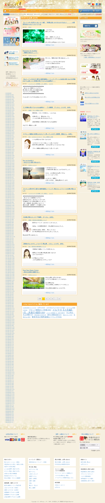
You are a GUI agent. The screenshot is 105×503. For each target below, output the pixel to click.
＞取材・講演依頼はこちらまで (92, 57)
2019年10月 (8, 221)
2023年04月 (8, 155)
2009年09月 (8, 409)
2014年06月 (8, 320)
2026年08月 (8, 93)
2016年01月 (8, 291)
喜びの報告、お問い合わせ (62, 462)
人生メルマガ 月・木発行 (11, 487)
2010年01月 (8, 403)
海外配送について (11, 74)
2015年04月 (8, 305)
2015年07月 (8, 300)
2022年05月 (8, 172)
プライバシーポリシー (87, 474)
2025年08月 (8, 112)
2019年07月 (8, 225)
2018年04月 (8, 249)
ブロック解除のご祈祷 (37, 110)
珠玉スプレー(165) (67, 314)
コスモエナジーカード (37, 136)
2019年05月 (8, 228)
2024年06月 (8, 133)
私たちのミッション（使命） (12, 462)
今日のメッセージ (32, 55)
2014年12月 (8, 311)
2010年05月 (8, 397)
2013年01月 (8, 347)
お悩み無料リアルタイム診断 (12, 497)
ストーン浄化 (22, 14)
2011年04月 (8, 380)
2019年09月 (8, 222)
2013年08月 (8, 336)
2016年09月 (8, 278)
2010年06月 (8, 395)
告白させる (37, 14)
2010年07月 (8, 394)
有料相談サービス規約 (87, 478)
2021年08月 (8, 186)
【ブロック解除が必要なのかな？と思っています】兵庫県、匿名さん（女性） (48, 134)
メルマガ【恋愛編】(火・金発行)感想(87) (55, 312)
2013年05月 (8, 341)
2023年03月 (8, 157)
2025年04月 (8, 118)
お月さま (57, 487)
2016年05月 (8, 285)
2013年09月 (8, 334)
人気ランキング (33, 474)
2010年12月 (8, 386)
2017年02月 (8, 271)
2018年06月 (8, 246)
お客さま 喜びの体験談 (10, 473)
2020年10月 (8, 202)
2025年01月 (8, 122)
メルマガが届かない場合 (61, 475)
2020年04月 (8, 211)
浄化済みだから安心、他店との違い (14, 464)
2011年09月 (8, 372)
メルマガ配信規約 (11, 76)
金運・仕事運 (33, 478)
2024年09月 (8, 129)
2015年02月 (8, 308)
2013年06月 (8, 339)
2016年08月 (8, 280)
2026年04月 (8, 99)
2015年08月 (8, 299)
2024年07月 (8, 132)
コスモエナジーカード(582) (55, 307)
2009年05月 (8, 416)
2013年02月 (8, 345)
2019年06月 (8, 227)
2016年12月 (8, 274)
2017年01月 (8, 272)
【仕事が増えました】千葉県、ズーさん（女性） (38, 217)
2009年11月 (8, 406)
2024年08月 (8, 130)
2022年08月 (8, 168)
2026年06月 (8, 96)
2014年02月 (8, 327)
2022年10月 (8, 165)
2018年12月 (8, 236)
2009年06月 (8, 414)
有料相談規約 (12, 78)
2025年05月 (8, 116)
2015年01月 (8, 309)
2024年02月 (8, 140)
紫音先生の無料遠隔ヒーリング (39, 220)
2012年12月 (8, 349)
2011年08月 (8, 373)
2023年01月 (8, 160)
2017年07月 (8, 263)
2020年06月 (8, 208)
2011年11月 (8, 369)
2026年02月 (8, 102)
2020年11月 (8, 200)
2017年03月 (8, 269)
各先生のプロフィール (10, 476)
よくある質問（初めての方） (12, 469)
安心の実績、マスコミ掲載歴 (12, 478)
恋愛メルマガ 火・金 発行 (11, 490)
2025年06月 (8, 115)
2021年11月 (8, 182)
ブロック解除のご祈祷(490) (40, 310)
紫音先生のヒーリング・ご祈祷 (37, 462)
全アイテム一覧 (33, 469)
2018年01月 (8, 253)
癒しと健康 (32, 487)
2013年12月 (8, 330)
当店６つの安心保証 (9, 466)
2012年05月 (8, 359)
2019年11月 (8, 219)
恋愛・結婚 (32, 481)
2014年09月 (8, 316)
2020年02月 (8, 214)
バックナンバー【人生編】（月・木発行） (38, 193)
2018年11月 (8, 238)
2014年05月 (8, 322)
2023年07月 (8, 151)
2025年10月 (8, 108)
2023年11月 (8, 144)
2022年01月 (8, 179)
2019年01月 (8, 235)
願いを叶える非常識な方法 (92, 97)
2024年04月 (8, 137)
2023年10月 (8, 146)
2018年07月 (8, 244)
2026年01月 (8, 104)
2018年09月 (8, 241)
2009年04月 (8, 417)
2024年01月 (8, 141)
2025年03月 (8, 119)
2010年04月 (8, 398)
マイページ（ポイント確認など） (64, 473)
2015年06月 (8, 302)
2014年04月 (8, 324)
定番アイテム (33, 476)
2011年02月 (8, 383)
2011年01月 (8, 384)
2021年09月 (8, 185)
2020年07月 (8, 207)
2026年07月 (8, 94)
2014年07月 (8, 319)
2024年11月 (8, 126)
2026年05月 (8, 97)
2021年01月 (8, 197)
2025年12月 (8, 105)
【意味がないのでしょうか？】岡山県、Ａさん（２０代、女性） (43, 244)
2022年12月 (8, 161)
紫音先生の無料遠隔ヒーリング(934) (47, 317)
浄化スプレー (52, 14)
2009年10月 (8, 408)
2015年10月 (8, 295)
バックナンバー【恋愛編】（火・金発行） (38, 83)
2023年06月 (8, 152)
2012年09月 (8, 353)
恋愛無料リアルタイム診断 (11, 492)
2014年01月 (8, 328)
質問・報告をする (11, 72)
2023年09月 (8, 147)
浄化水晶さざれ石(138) (40, 314)
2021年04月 (8, 193)
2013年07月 (8, 338)
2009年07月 (8, 412)
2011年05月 (8, 378)
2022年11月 (8, 163)
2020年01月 (8, 216)
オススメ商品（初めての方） (12, 471)
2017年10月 (8, 258)
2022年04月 (8, 174)
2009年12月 (8, 405)
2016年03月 (8, 288)
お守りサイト (84, 464)
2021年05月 (8, 191)
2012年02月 (8, 364)
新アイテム (32, 471)
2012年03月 (8, 363)
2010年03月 (8, 400)
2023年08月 (8, 149)
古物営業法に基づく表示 (87, 481)
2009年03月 (8, 419)
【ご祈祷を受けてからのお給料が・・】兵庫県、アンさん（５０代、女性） (47, 107)
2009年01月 (8, 422)
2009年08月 (8, 411)
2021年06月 (8, 189)
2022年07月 (8, 169)
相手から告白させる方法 (92, 93)
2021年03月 (8, 194)
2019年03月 (8, 232)
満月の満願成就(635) (54, 315)
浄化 (30, 483)
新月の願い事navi (85, 462)
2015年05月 (8, 303)
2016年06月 (8, 283)
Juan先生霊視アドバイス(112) (29, 307)
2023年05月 (8, 154)
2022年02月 (8, 177)
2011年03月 (8, 381)
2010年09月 (8, 391)
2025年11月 (8, 107)
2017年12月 (8, 255)
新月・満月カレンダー (62, 14)
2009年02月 (8, 420)
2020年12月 (8, 199)
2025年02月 (8, 121)
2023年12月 (8, 143)
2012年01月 (8, 366)
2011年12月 (8, 367)
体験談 (29, 110)
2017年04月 (8, 267)
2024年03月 (8, 138)
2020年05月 (8, 210)
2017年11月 (8, 257)
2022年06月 (8, 171)
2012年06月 (8, 358)
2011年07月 (8, 375)
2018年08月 (8, 243)
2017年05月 (8, 266)
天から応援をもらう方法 (92, 103)
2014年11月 (8, 313)
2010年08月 (8, 392)
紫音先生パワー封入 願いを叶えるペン (93, 116)
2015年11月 (8, 294)
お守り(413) (41, 307)
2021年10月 (8, 183)
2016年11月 (8, 275)
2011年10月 (8, 370)
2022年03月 (8, 175)
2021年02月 (8, 196)
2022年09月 (8, 166)
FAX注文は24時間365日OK (62, 464)
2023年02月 (8, 158)
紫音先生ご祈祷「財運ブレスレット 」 (93, 183)
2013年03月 (8, 344)
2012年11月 (8, 350)
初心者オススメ (14, 14)
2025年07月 (8, 113)
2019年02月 (8, 233)
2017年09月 (8, 260)
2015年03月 (8, 306)
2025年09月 (8, 110)
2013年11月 (8, 331)
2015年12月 (8, 292)
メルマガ (51, 83)
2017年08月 (8, 261)
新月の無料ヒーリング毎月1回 (12, 485)
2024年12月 (8, 124)
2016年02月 (8, 289)
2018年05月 (8, 247)
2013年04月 (8, 342)
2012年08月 (8, 355)
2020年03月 (8, 213)
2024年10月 (8, 127)
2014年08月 (8, 317)
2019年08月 (8, 224)
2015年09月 (8, 297)
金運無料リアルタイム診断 (11, 494)
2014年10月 (8, 314)
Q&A (29, 136)
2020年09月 (8, 203)
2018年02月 (8, 252)
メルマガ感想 (44, 14)
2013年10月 (8, 333)
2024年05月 (8, 135)
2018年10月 (8, 239)
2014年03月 (8, 325)
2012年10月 (8, 352)
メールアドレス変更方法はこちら (64, 477)
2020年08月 (8, 205)
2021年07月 (8, 188)
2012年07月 (8, 356)
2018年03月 (8, 250)
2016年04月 (8, 286)
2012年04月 (8, 361)
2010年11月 (8, 387)
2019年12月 (8, 218)
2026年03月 (8, 101)
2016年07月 (8, 281)
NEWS (29, 27)
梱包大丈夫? (30, 14)
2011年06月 (8, 377)
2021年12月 (8, 180)
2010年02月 (8, 402)
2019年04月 (8, 230)
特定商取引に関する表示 (87, 471)
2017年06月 (8, 264)
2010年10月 (8, 389)
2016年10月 (8, 277)
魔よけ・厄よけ (33, 485)
